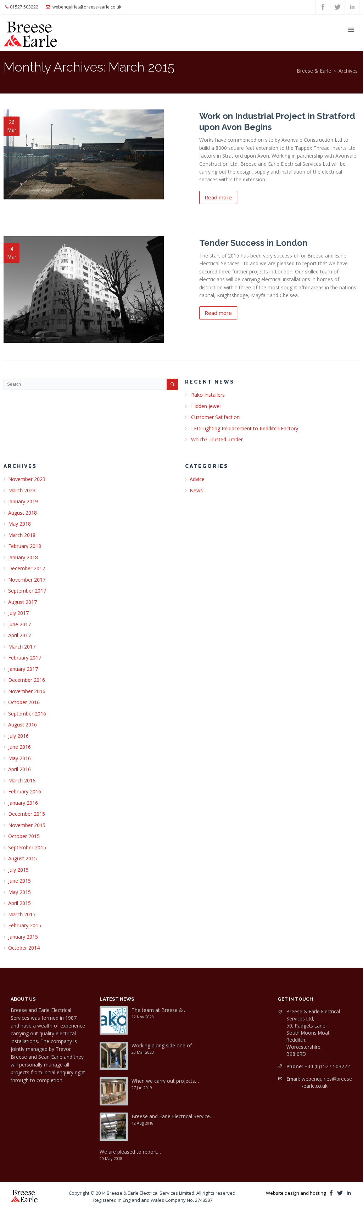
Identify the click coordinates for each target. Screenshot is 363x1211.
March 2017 (21, 646)
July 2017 (18, 613)
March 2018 (21, 535)
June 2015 (19, 880)
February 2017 (24, 657)
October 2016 (24, 702)
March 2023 (21, 490)
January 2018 (23, 557)
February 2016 (24, 791)
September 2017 (27, 590)
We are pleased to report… (130, 1151)
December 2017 (26, 568)
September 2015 (27, 847)
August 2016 (22, 724)
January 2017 (23, 669)
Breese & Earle (314, 70)
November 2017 (26, 579)
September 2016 (27, 713)
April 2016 (19, 769)
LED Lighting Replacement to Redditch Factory (244, 428)
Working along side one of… (164, 1045)
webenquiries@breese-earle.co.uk (327, 1082)
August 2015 (22, 858)
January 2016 (23, 802)
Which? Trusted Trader (217, 439)
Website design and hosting (296, 1193)
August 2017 (22, 602)
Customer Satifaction (215, 417)
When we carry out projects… (165, 1080)
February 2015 (24, 925)
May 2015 (19, 892)
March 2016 (21, 780)
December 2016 (26, 680)
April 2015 (19, 903)
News (196, 490)
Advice (197, 479)
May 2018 (19, 523)
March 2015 (21, 914)
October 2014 (24, 947)
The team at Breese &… (159, 1010)
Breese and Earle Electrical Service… (173, 1116)
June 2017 (19, 624)
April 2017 (19, 635)
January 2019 (23, 501)
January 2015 (23, 936)
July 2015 (18, 869)
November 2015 (26, 825)
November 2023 (26, 479)
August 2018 (22, 512)
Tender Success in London (253, 243)
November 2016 (26, 691)
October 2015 (24, 836)
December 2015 (26, 813)
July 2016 (18, 735)
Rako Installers (208, 394)
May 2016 (19, 758)
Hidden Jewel (205, 406)
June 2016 (19, 746)
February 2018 (24, 546)
